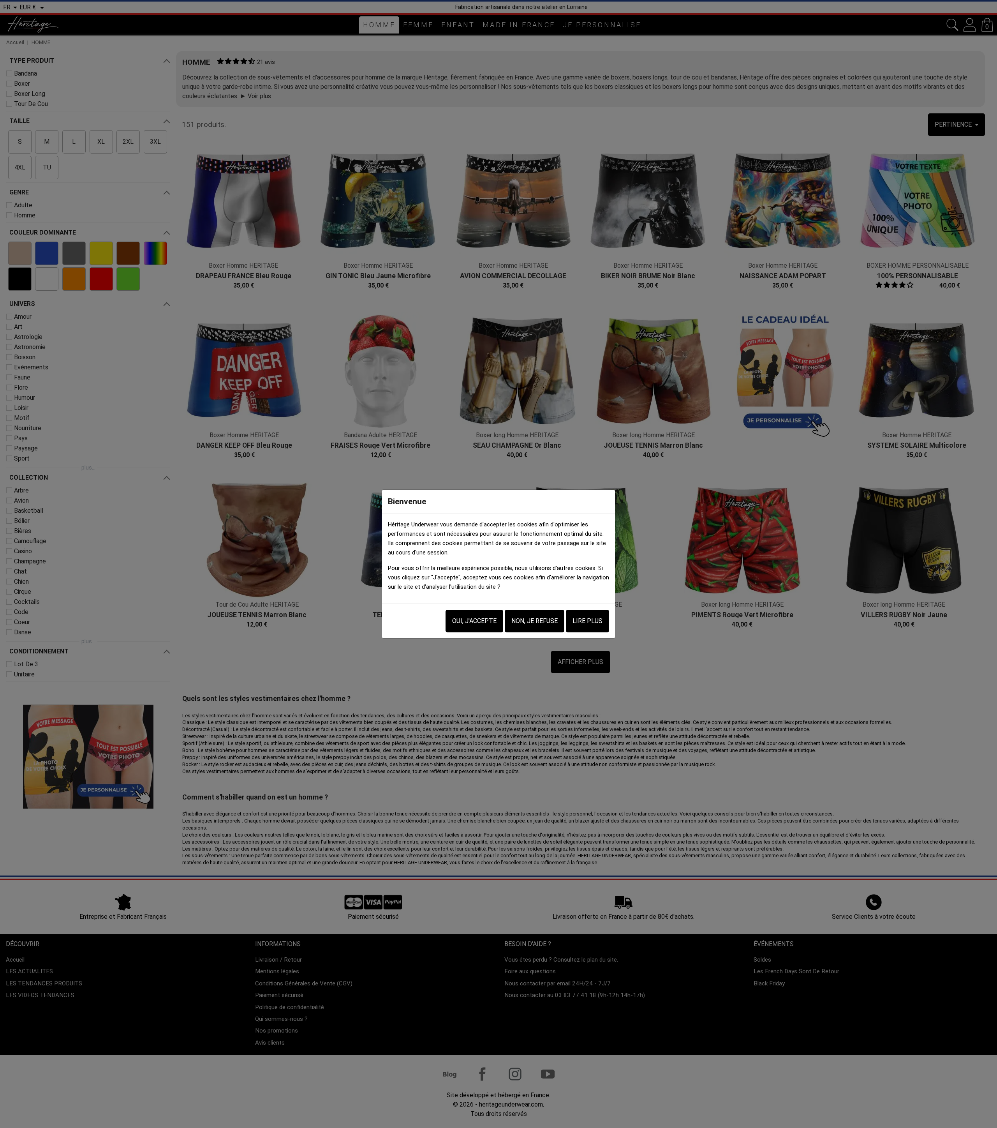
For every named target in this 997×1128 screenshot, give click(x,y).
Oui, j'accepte (474, 621)
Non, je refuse (534, 621)
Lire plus (587, 621)
